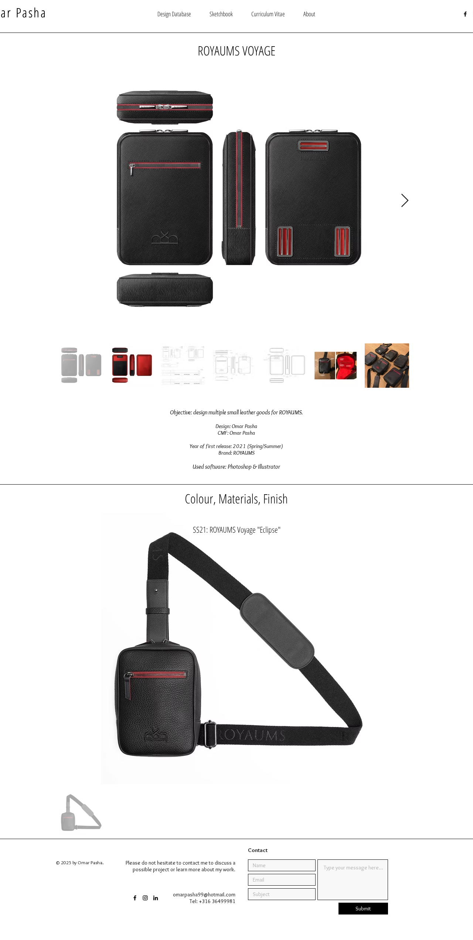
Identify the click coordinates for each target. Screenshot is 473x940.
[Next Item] (405, 201)
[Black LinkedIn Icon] (155, 898)
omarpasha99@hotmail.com (204, 894)
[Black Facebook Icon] (465, 14)
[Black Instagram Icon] (145, 898)
